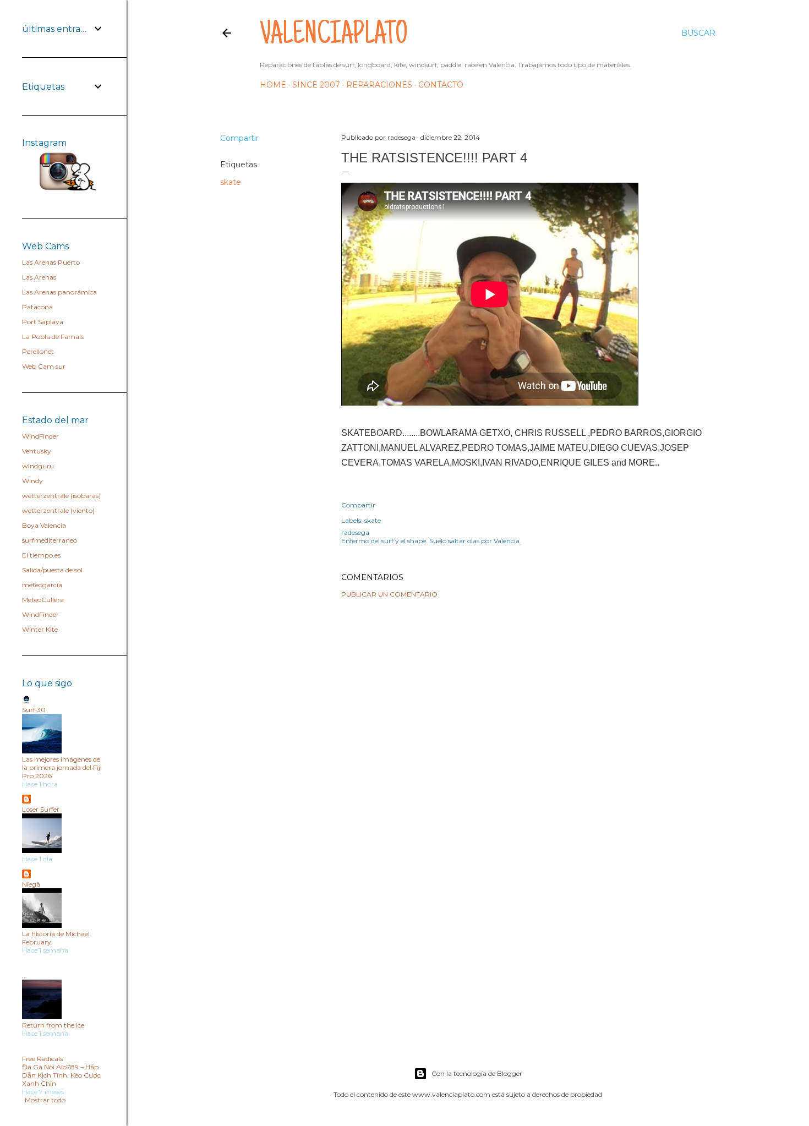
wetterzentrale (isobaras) (61, 495)
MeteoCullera (43, 599)
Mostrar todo (45, 1100)
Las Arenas (39, 277)
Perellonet (38, 351)
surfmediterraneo (49, 540)
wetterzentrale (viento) (58, 510)
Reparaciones (379, 85)
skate (230, 182)
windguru (38, 466)
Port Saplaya (42, 322)
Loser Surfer (40, 809)
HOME (273, 85)
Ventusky (36, 451)
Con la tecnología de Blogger (476, 1073)
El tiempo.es (41, 555)
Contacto (440, 85)
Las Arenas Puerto (51, 262)
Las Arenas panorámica (59, 292)
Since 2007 (316, 85)
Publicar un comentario (389, 594)
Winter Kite (40, 629)
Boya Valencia (44, 525)
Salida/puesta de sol (52, 570)
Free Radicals (42, 1058)
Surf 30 (34, 710)
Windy (32, 481)
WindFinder (40, 436)
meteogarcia (42, 585)
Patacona (37, 307)
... (24, 975)
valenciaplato (334, 36)
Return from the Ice (53, 1025)
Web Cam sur (43, 366)
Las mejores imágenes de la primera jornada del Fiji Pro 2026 (62, 767)
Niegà (31, 884)
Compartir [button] (239, 138)
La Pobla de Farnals (53, 336)
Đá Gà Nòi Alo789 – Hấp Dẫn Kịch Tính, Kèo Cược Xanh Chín (61, 1075)
